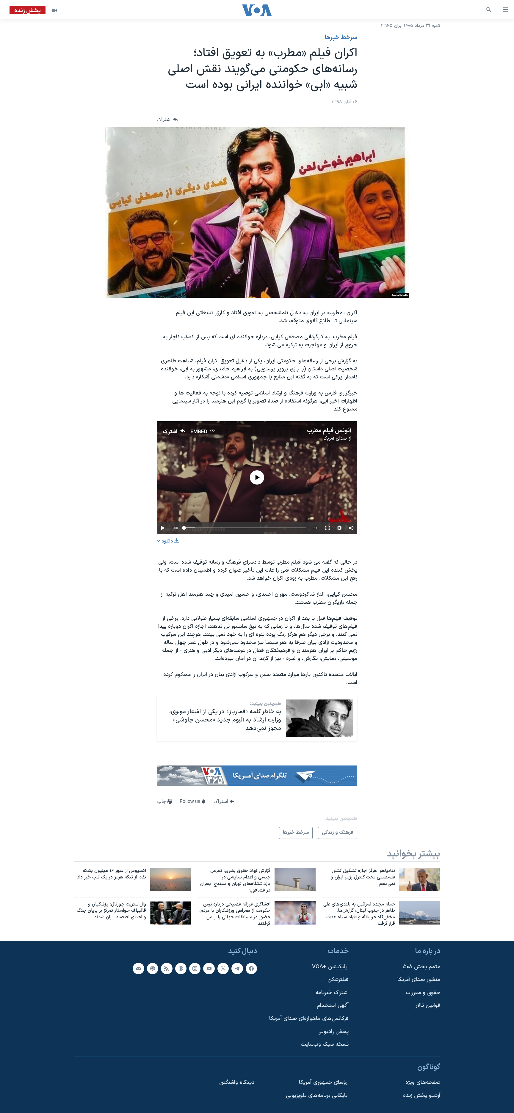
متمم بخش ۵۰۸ (421, 967)
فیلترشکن (338, 980)
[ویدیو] (54, 10)
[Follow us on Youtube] (208, 968)
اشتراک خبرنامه (332, 993)
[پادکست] (152, 968)
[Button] (167, 119)
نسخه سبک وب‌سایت (325, 1044)
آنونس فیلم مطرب (329, 430)
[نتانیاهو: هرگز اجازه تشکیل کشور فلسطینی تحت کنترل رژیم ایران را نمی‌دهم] (419, 879)
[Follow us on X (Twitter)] (223, 968)
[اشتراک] (138, 968)
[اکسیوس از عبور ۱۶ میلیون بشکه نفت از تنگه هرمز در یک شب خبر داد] (170, 879)
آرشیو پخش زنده (421, 1096)
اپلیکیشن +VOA (330, 967)
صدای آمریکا (335, 438)
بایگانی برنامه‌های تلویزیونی (316, 1096)
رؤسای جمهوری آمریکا (323, 1083)
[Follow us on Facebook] (251, 968)
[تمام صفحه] (327, 528)
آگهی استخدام (333, 1006)
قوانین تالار (428, 1006)
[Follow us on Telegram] (237, 968)
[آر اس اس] (166, 968)
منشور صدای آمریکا (418, 980)
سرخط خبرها (341, 38)
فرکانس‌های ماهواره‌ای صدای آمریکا (309, 1019)
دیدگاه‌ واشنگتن (236, 1083)
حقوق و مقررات (423, 993)
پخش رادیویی (333, 1032)
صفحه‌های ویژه (422, 1083)
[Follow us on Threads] (181, 968)
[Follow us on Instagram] (194, 968)
